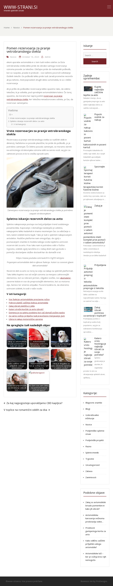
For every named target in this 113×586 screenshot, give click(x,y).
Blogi (87, 408)
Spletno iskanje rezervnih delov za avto (27, 121)
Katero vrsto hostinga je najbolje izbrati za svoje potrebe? (100, 346)
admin (48, 56)
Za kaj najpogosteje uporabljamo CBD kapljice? (34, 403)
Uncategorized (92, 465)
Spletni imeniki (92, 452)
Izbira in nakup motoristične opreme (26, 319)
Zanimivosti (90, 477)
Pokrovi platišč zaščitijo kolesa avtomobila (28, 302)
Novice (13, 56)
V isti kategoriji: (20, 124)
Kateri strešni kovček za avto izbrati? (26, 309)
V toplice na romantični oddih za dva (25, 409)
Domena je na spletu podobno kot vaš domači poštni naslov (37, 312)
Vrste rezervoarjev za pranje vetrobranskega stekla (32, 118)
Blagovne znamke (93, 402)
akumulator (65, 277)
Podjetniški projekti (94, 440)
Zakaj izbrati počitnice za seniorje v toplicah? (94, 311)
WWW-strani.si (20, 7)
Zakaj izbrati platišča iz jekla (22, 306)
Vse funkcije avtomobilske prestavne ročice (29, 299)
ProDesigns (101, 581)
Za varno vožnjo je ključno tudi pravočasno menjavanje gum (37, 315)
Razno (88, 446)
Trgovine (89, 458)
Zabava (88, 471)
